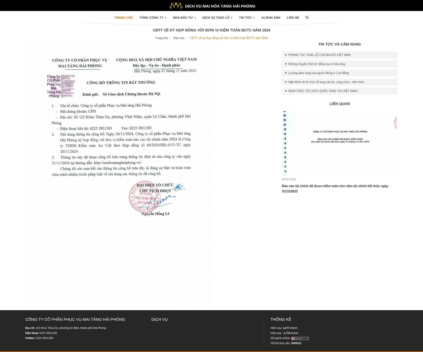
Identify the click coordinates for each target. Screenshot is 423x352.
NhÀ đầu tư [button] (183, 17)
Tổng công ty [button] (151, 17)
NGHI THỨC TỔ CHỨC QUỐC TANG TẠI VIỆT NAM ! (323, 91)
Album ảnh (271, 17)
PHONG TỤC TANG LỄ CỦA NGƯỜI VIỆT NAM (319, 55)
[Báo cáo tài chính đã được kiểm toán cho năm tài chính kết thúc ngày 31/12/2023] (340, 142)
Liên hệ (293, 17)
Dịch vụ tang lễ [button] (216, 17)
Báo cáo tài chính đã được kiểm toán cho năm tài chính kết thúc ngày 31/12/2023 (335, 188)
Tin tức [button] (246, 17)
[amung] (300, 338)
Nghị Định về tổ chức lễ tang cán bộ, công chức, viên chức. (326, 82)
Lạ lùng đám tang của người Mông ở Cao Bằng (318, 73)
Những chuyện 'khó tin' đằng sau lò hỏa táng (316, 64)
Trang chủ (125, 17)
